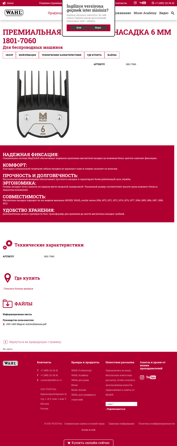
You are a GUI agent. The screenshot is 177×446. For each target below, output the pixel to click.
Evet (79, 27)
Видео (163, 13)
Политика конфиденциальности (157, 423)
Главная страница (50, 3)
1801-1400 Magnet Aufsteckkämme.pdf (26, 324)
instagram (135, 2)
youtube (142, 2)
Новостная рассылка (120, 362)
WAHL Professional (81, 370)
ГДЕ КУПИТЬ (94, 54)
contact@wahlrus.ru (51, 380)
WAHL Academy (79, 375)
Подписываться (116, 408)
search (173, 13)
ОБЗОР (9, 54)
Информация (27, 54)
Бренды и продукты (85, 362)
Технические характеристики (61, 54)
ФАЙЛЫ (111, 54)
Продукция (56, 13)
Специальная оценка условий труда (84, 423)
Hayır (98, 27)
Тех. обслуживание (116, 13)
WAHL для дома (80, 380)
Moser (74, 385)
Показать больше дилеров (18, 288)
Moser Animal (78, 389)
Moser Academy (145, 13)
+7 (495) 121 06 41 (164, 3)
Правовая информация (121, 423)
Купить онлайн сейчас (91, 442)
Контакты (120, 3)
